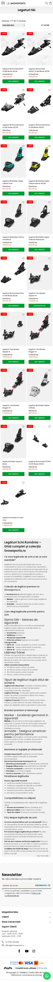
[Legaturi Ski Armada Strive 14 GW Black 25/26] (39, 104)
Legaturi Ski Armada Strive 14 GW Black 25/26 (39, 126)
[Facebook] (19, 951)
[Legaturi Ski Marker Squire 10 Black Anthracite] (39, 216)
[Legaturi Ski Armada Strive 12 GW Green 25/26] (13, 104)
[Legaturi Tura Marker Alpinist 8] (13, 328)
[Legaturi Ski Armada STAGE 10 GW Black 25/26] (39, 441)
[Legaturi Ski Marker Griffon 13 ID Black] (13, 216)
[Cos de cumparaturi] (50, 3)
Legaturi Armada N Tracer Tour (12, 518)
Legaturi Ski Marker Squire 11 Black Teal (12, 182)
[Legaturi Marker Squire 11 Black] (13, 441)
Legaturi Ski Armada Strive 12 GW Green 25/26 (13, 126)
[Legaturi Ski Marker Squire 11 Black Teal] (13, 160)
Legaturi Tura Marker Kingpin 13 (37, 350)
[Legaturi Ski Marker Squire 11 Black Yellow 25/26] (39, 160)
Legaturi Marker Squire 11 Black (12, 462)
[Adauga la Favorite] (23, 34)
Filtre (46, 25)
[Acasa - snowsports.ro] (16, 3)
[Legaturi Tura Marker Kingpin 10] (13, 385)
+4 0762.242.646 (12, 942)
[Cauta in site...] (46, 3)
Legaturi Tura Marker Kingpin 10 (10, 406)
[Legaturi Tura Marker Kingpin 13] (39, 328)
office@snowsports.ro (14, 945)
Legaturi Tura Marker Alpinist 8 (10, 350)
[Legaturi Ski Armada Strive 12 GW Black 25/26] (13, 272)
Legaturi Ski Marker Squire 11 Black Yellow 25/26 (39, 182)
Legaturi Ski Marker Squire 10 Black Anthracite (39, 238)
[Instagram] (34, 951)
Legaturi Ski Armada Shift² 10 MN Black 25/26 (13, 70)
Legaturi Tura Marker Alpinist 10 (37, 294)
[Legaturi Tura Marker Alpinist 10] (39, 272)
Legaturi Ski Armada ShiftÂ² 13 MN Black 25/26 (39, 70)
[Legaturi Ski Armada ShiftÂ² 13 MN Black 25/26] (39, 48)
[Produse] (3, 4)
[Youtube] (26, 951)
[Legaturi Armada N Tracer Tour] (13, 497)
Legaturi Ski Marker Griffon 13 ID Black (13, 238)
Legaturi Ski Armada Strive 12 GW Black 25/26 (13, 294)
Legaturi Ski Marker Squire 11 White (39, 406)
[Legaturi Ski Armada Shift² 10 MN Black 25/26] (13, 48)
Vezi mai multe (43, 856)
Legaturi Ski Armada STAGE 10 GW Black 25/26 (40, 462)
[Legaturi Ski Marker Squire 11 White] (39, 385)
